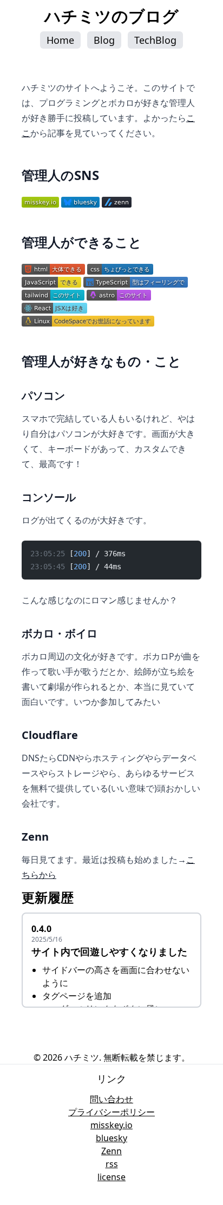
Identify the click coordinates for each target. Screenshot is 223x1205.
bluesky (111, 1138)
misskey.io (111, 1125)
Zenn (111, 1151)
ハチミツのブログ (111, 16)
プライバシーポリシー (111, 1112)
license (111, 1177)
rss (112, 1164)
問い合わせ (111, 1099)
